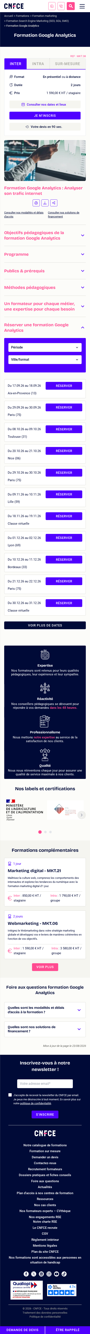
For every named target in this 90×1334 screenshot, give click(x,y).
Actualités (45, 1187)
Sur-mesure (67, 64)
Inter (15, 64)
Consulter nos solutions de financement (63, 214)
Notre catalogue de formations (45, 1145)
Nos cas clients (45, 1205)
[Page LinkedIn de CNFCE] (41, 1273)
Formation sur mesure (45, 1151)
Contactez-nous (45, 1163)
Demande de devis (22, 1330)
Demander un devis (45, 1157)
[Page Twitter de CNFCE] (33, 1273)
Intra (38, 64)
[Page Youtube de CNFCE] (56, 1273)
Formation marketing (44, 15)
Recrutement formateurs (45, 1169)
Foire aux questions (45, 1181)
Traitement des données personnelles (45, 1312)
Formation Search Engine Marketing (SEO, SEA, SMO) (37, 20)
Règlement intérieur (45, 1240)
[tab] (40, 832)
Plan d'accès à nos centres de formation (45, 1193)
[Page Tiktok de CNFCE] (64, 1273)
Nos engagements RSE (45, 1217)
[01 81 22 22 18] (61, 6)
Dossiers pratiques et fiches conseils (45, 1175)
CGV (45, 1234)
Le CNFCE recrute (45, 1228)
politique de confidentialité (35, 1103)
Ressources (45, 1199)
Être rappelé (68, 1330)
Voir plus (45, 967)
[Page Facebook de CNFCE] (26, 1273)
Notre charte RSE (45, 1222)
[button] (45, 235)
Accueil (8, 15)
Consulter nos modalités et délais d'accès (24, 214)
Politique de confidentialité (45, 1316)
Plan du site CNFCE (45, 1252)
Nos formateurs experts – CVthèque (45, 1211)
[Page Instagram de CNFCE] (48, 1273)
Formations (22, 15)
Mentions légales (45, 1246)
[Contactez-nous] (51, 6)
